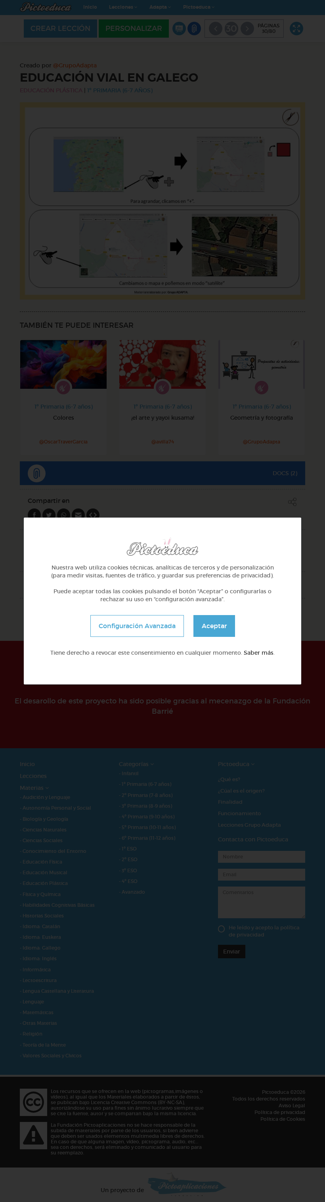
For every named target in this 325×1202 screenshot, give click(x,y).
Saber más (258, 652)
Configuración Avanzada (137, 626)
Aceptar (214, 626)
